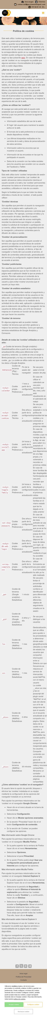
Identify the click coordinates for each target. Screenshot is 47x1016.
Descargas (29, 2)
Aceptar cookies (14, 1004)
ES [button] (43, 7)
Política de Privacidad (23, 977)
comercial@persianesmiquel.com (31, 4)
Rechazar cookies (23, 1011)
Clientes (41, 2)
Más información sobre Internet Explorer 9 (19, 919)
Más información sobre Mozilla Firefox (17, 869)
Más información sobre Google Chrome (18, 835)
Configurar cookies (33, 1004)
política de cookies (19, 999)
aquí (23, 57)
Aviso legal (23, 973)
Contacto (23, 980)
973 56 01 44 (36, 7)
